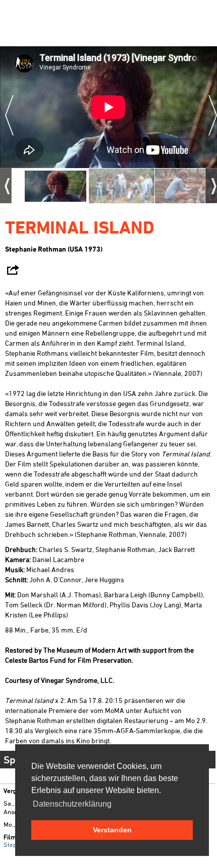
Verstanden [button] (112, 830)
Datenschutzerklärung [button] (72, 804)
